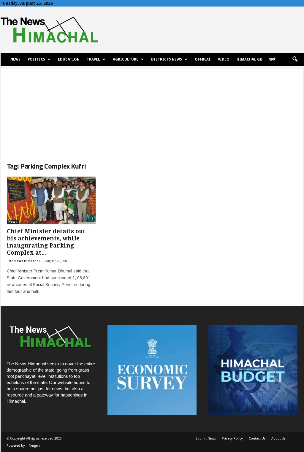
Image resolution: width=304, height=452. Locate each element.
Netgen (34, 445)
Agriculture (125, 59)
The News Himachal (23, 261)
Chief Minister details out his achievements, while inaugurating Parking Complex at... (46, 242)
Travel (93, 59)
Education (69, 59)
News (15, 59)
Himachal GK (249, 59)
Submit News (206, 438)
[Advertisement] (152, 110)
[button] (294, 59)
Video (223, 59)
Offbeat (203, 59)
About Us (278, 438)
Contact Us (257, 438)
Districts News (166, 59)
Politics (36, 59)
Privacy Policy (232, 438)
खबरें (272, 59)
